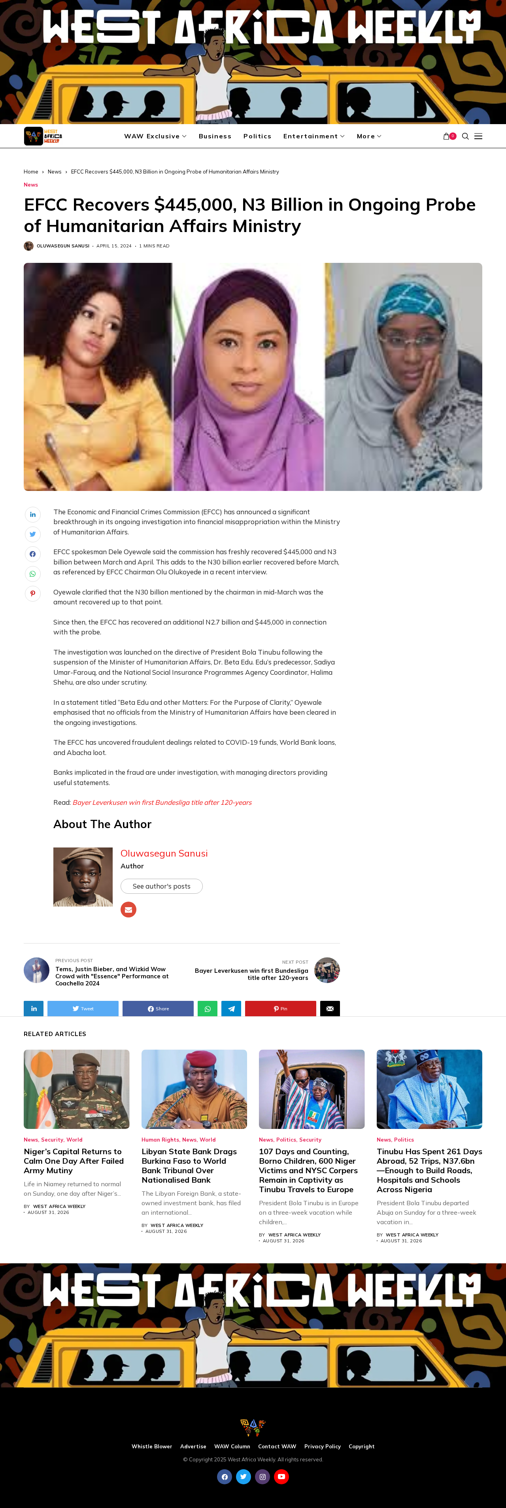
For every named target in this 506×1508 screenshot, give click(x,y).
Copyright (362, 1446)
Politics (286, 1140)
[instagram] (262, 1476)
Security (52, 1140)
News (55, 171)
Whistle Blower (152, 1446)
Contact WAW (277, 1446)
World (74, 1140)
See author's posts (162, 886)
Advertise (193, 1446)
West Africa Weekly (59, 1206)
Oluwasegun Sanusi (63, 246)
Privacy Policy (322, 1446)
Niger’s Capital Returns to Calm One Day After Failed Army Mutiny (74, 1160)
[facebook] (224, 1476)
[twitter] (243, 1476)
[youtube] (281, 1476)
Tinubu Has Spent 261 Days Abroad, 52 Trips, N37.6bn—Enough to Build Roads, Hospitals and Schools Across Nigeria (429, 1170)
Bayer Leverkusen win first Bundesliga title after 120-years (161, 802)
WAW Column (232, 1446)
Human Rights (160, 1140)
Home (31, 171)
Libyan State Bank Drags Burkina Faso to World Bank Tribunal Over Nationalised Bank (189, 1165)
